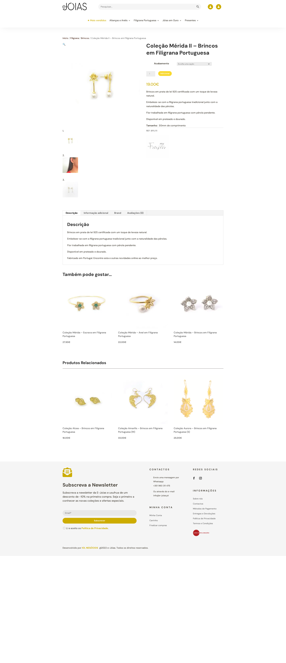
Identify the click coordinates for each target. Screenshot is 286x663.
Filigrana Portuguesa (145, 20)
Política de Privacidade (94, 528)
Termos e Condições (203, 523)
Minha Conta (155, 515)
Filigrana (74, 38)
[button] (64, 44)
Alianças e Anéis (118, 20)
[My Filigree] (157, 147)
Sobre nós (198, 498)
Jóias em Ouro (171, 20)
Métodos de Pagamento (204, 508)
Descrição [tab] (72, 212)
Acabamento (161, 63)
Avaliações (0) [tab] (135, 212)
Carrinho (153, 520)
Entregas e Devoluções (204, 513)
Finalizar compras (158, 525)
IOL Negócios (90, 547)
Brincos (85, 38)
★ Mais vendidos (96, 20)
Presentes (190, 20)
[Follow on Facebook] (194, 478)
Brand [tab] (117, 212)
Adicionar (165, 73)
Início (65, 38)
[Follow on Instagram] (200, 478)
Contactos (198, 503)
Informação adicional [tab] (96, 212)
